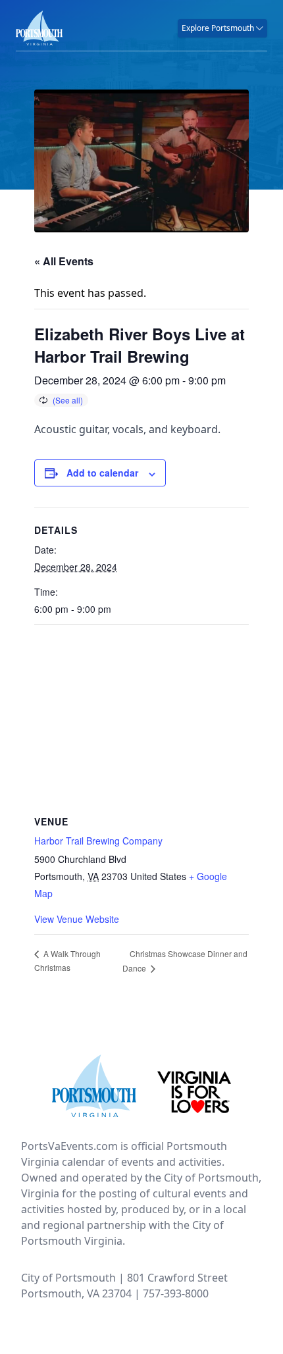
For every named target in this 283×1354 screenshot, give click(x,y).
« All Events (63, 261)
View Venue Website (76, 918)
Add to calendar (102, 472)
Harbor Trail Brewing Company (98, 840)
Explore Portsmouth (219, 28)
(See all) (68, 399)
